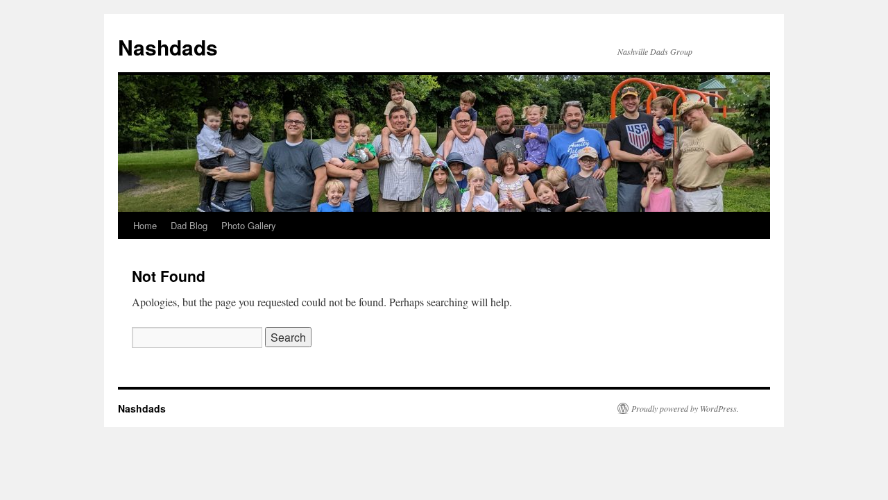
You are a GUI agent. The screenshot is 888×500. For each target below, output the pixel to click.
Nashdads (168, 47)
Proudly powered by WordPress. (685, 408)
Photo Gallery (248, 225)
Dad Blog (189, 225)
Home (145, 225)
